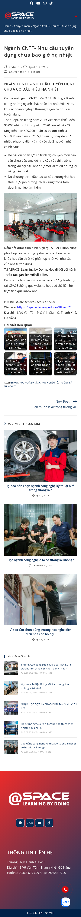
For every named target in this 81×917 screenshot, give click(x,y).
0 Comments (46, 673)
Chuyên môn (22, 26)
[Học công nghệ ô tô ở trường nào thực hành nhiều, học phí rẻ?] (11, 728)
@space (14, 382)
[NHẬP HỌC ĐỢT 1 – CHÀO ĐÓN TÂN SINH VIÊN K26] (11, 708)
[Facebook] (20, 823)
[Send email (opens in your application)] (45, 3)
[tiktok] (49, 823)
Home (7, 26)
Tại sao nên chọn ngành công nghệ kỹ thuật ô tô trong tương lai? (40, 488)
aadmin (14, 67)
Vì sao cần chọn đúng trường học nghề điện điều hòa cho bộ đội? (41, 632)
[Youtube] (39, 823)
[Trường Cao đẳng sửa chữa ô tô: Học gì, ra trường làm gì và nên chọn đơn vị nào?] (11, 668)
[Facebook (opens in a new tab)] (31, 3)
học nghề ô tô (50, 382)
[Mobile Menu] (76, 15)
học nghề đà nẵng (30, 382)
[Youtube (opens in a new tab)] (38, 3)
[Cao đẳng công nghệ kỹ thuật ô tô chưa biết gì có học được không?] (11, 747)
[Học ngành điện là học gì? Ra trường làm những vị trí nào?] (11, 688)
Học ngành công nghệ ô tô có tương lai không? (41, 560)
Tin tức (35, 72)
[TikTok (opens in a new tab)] (50, 3)
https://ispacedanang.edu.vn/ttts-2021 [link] (44, 307)
